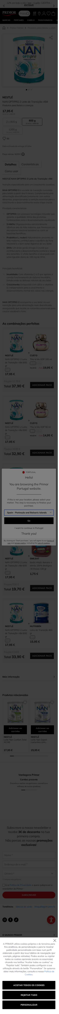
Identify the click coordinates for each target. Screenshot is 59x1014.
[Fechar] (55, 940)
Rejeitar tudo (29, 995)
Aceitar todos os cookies (28, 985)
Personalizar (29, 1004)
